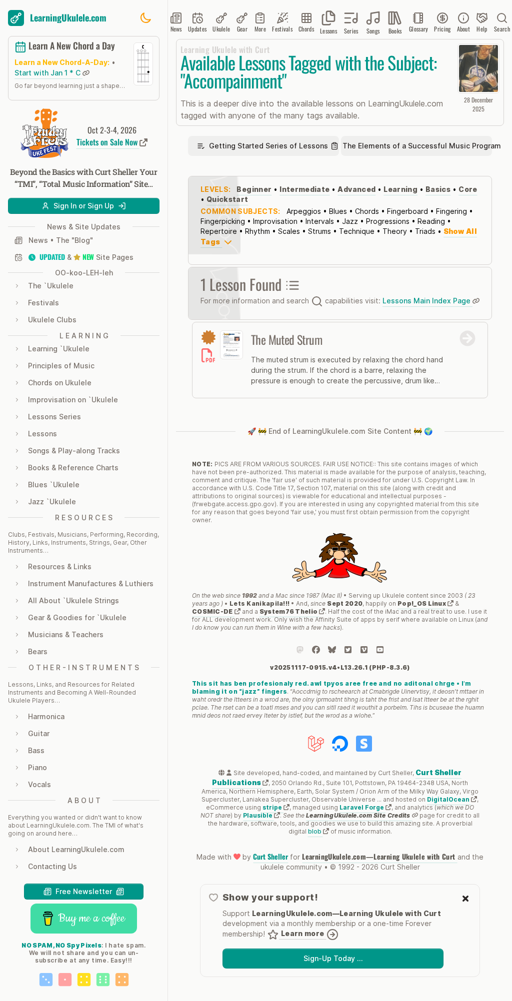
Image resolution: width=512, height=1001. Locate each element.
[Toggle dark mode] (146, 18)
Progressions (388, 221)
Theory (394, 231)
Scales (289, 231)
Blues (338, 211)
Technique (356, 231)
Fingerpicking (222, 221)
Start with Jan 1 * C (48, 72)
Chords (367, 211)
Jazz (350, 221)
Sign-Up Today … (333, 958)
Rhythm (257, 231)
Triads (425, 231)
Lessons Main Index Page (427, 300)
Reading (431, 221)
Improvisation (275, 221)
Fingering (451, 211)
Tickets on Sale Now (108, 142)
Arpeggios (303, 211)
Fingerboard (407, 211)
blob (315, 831)
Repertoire (218, 231)
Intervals (320, 221)
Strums (319, 231)
